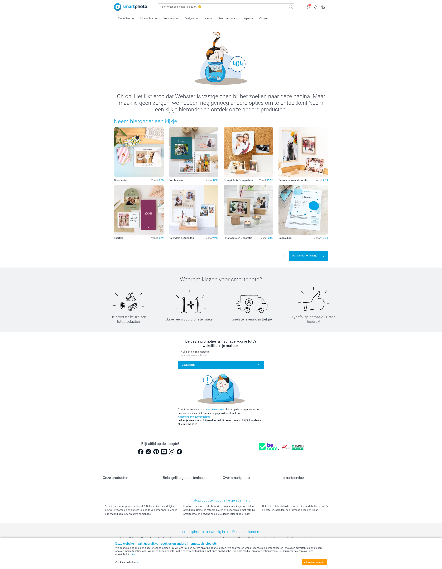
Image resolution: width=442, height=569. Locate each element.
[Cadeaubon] (303, 210)
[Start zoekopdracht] (291, 7)
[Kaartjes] (139, 210)
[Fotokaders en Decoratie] (248, 210)
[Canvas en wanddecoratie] (303, 152)
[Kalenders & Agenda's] (194, 210)
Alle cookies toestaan (314, 562)
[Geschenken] (139, 152)
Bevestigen (188, 364)
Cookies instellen (125, 562)
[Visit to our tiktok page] (179, 451)
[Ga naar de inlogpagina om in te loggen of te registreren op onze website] (308, 6)
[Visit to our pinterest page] (156, 451)
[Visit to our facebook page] (140, 451)
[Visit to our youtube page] (163, 451)
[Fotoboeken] (194, 152)
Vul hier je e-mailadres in (195, 351)
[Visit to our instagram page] (171, 451)
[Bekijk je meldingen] (316, 6)
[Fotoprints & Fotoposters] (248, 152)
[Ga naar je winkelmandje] (323, 6)
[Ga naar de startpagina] (130, 7)
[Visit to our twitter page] (148, 451)
